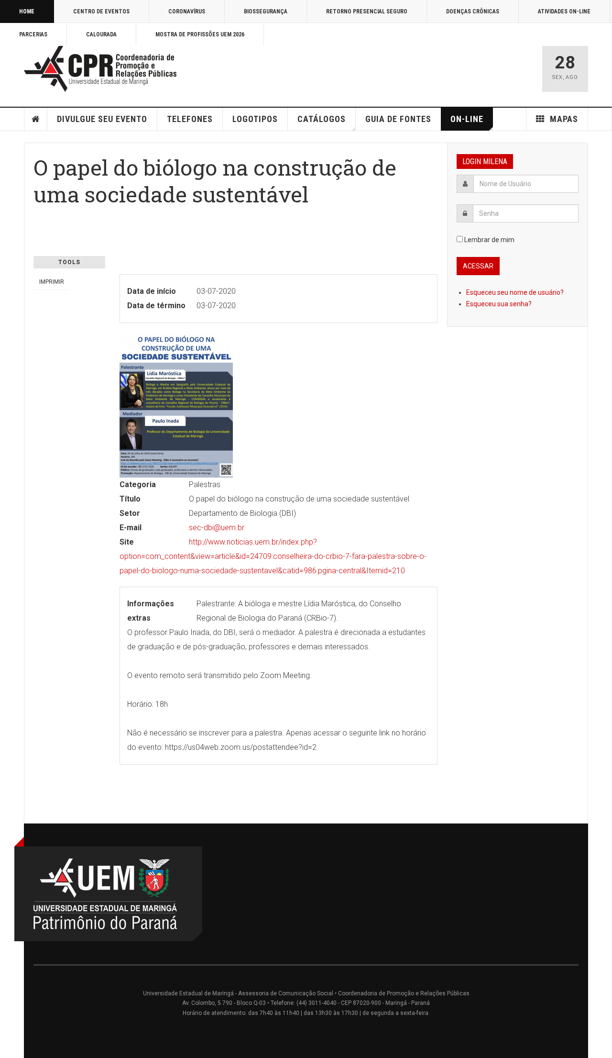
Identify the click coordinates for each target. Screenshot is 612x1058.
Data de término (156, 305)
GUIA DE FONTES (398, 119)
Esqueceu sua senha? (499, 304)
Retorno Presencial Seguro (366, 11)
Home (35, 119)
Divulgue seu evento (102, 119)
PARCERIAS (33, 34)
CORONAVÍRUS (186, 11)
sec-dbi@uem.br (216, 527)
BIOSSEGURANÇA (265, 11)
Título (130, 498)
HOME (26, 11)
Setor (130, 513)
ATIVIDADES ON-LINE (564, 11)
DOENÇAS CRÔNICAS (472, 11)
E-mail (131, 527)
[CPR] (103, 69)
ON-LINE (466, 119)
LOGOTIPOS (255, 119)
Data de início (151, 291)
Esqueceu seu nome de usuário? (515, 292)
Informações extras (150, 611)
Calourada (101, 34)
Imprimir (51, 281)
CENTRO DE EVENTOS (101, 11)
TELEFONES (190, 119)
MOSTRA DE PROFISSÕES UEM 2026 (199, 34)
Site (127, 541)
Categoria (138, 484)
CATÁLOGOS (321, 119)
